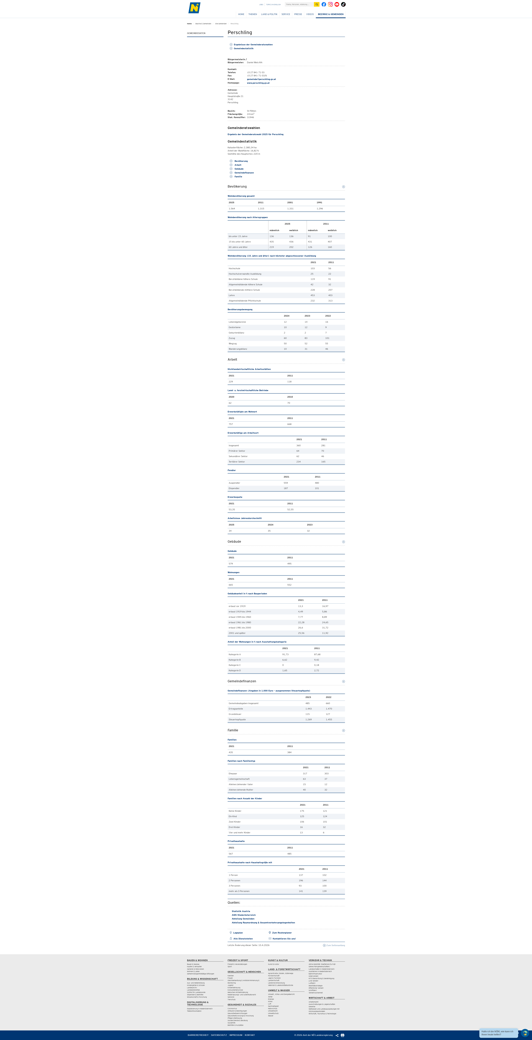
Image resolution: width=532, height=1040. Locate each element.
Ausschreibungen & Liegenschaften (322, 1004)
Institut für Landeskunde (196, 992)
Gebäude (239, 168)
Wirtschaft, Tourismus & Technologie (322, 1014)
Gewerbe (312, 1007)
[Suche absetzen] (316, 4)
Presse (298, 14)
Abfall (270, 997)
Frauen (230, 978)
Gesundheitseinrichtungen (237, 1013)
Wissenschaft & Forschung (197, 997)
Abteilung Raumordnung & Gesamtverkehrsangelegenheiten (263, 922)
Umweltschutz (273, 1013)
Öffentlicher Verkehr (316, 988)
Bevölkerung (241, 161)
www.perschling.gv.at (258, 83)
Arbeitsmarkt (313, 1002)
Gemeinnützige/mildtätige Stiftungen (200, 974)
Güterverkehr (314, 976)
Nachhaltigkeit (273, 1006)
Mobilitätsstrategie (315, 986)
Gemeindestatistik (244, 48)
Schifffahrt (313, 990)
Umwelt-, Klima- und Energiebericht (281, 994)
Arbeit (237, 165)
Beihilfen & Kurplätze (235, 1025)
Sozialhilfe (231, 1023)
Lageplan (238, 932)
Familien (231, 976)
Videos (310, 14)
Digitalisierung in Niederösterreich (200, 1009)
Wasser (270, 1016)
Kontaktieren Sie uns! (284, 938)
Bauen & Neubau (193, 964)
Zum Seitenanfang (335, 945)
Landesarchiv (192, 988)
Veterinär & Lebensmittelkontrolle (280, 985)
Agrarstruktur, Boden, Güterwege (280, 973)
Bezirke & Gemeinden (331, 14)
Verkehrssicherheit (316, 993)
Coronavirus (232, 1008)
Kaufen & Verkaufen (194, 966)
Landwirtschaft (273, 980)
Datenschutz (219, 1035)
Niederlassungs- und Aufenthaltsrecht (242, 995)
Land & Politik (269, 14)
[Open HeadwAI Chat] (525, 1033)
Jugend (230, 985)
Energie (271, 999)
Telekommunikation (194, 1011)
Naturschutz (272, 1008)
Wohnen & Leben (193, 971)
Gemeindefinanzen (244, 172)
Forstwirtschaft (273, 976)
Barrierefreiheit (198, 1035)
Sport (230, 966)
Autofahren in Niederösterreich (320, 971)
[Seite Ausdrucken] (342, 1036)
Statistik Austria (241, 911)
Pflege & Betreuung (235, 1018)
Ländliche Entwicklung (276, 983)
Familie (238, 176)
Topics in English (273, 4)
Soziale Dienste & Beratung (238, 1020)
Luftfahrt (312, 983)
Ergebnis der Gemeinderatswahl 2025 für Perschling (255, 134)
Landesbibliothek (193, 990)
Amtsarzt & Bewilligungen (237, 1011)
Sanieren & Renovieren (195, 969)
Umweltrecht (272, 1011)
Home (241, 14)
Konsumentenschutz (235, 990)
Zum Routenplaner (282, 932)
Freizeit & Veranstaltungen (237, 964)
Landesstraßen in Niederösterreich (321, 969)
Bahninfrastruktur (315, 974)
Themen (252, 14)
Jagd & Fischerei (274, 978)
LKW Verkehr (313, 981)
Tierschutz (232, 999)
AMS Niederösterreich (244, 915)
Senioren (231, 997)
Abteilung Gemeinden (243, 918)
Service (286, 14)
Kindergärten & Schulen (196, 985)
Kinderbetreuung (234, 988)
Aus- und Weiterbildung (196, 983)
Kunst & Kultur (273, 964)
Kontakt (250, 1035)
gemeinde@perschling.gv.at (261, 79)
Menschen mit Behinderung (238, 992)
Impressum (235, 1035)
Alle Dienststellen (243, 938)
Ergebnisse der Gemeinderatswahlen (253, 44)
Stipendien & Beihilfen (195, 995)
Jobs (261, 4)
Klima (270, 1001)
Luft (269, 1004)
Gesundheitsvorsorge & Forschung (241, 1016)
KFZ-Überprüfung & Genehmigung (321, 978)
